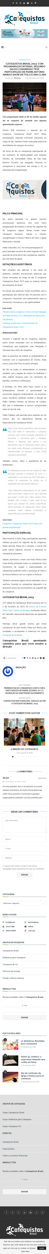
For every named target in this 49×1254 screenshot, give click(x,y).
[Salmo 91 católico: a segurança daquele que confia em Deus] (10, 1060)
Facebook (18, 635)
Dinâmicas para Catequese (14, 957)
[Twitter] (17, 3)
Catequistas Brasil (11, 950)
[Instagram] (20, 3)
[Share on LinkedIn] (35, 658)
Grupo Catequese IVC (12, 1126)
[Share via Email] (44, 658)
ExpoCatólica (8, 1148)
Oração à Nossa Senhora (13, 978)
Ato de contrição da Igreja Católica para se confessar (32, 1076)
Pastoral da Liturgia (11, 971)
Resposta (42, 778)
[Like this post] (24, 658)
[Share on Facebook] (27, 658)
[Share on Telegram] (41, 658)
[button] (6, 739)
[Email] (28, 3)
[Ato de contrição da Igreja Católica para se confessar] (10, 1077)
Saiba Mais (25, 1251)
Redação (17, 78)
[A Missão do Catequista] (24, 732)
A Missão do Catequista (24, 749)
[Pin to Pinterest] (33, 658)
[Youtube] (24, 3)
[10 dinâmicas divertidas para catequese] (10, 1045)
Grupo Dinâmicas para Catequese (17, 1119)
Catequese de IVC (10, 964)
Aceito (41, 1248)
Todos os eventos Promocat (15, 1155)
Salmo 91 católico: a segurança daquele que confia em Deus (33, 1059)
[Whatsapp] (31, 3)
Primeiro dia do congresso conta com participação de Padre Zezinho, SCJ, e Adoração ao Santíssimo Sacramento (24, 315)
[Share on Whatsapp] (38, 658)
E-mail (24, 1005)
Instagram (7, 635)
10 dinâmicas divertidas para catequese (33, 1042)
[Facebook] (13, 3)
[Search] (46, 47)
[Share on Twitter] (30, 658)
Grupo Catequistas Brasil (13, 1112)
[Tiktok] (35, 3)
